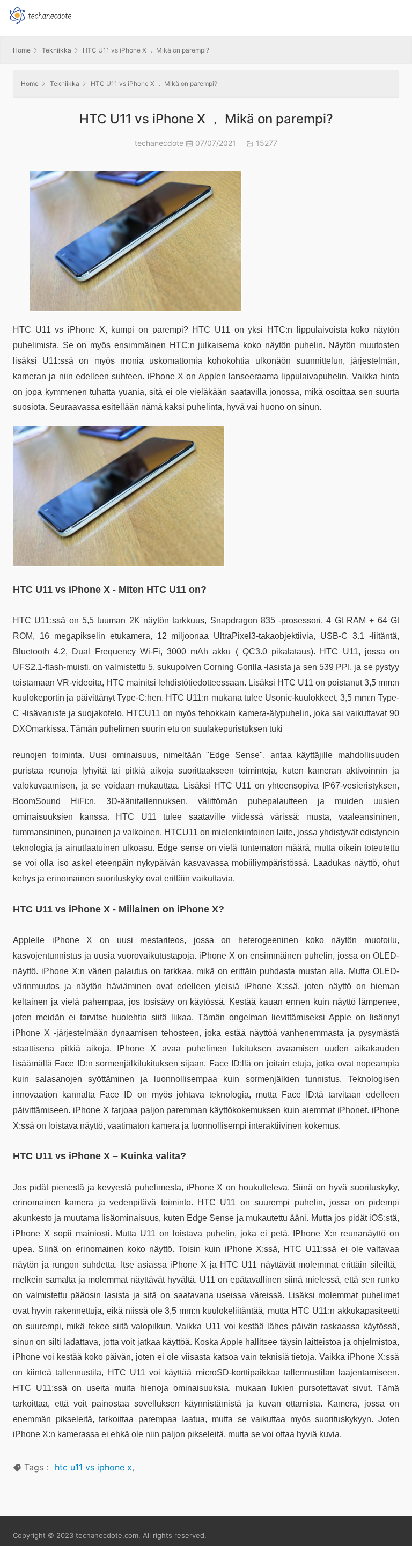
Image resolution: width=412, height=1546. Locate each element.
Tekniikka (56, 50)
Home (22, 50)
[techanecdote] (40, 14)
